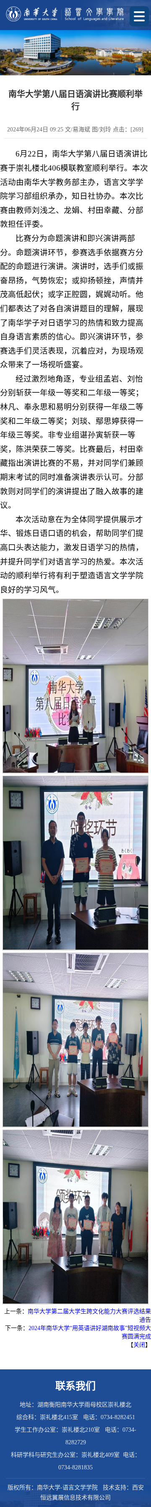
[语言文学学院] (65, 14)
